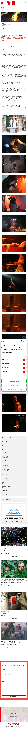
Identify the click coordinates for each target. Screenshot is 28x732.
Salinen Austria (19, 521)
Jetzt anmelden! (14, 729)
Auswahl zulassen (14, 385)
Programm (3, 7)
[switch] (25, 364)
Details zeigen (21, 377)
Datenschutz (13, 713)
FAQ (14, 719)
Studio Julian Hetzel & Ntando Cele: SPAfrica (12, 579)
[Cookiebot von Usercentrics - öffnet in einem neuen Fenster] (21, 341)
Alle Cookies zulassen (14, 381)
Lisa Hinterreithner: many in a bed (9, 641)
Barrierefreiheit (13, 716)
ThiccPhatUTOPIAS (5, 547)
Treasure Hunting (5, 611)
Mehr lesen (14, 556)
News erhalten (14, 696)
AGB (14, 710)
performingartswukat (7, 59)
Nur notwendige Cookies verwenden (14, 389)
